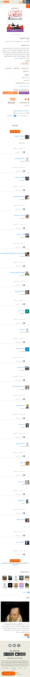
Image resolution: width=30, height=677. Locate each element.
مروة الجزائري (10, 588)
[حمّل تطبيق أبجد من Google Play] (9, 654)
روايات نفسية (25, 71)
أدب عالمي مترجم (25, 68)
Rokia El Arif (21, 519)
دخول (1, 1)
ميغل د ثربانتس (22, 41)
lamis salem (21, 588)
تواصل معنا (20, 668)
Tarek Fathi (21, 580)
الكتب (25, 668)
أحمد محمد (27, 588)
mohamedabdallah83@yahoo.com (4, 580)
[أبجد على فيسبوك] (18, 645)
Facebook (16, 34)
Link (19, 148)
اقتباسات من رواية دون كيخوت (20, 110)
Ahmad (27, 580)
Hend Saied (16, 588)
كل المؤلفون (25, 636)
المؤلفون (13, 669)
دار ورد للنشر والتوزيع (24, 86)
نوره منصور (18, 116)
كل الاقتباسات (10, 116)
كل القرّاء (25, 592)
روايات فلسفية (16, 68)
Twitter (14, 34)
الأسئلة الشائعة (13, 668)
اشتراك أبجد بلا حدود (5, 668)
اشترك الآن (10, 93)
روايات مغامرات (25, 63)
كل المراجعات (15, 564)
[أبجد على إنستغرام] (10, 645)
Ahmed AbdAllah (16, 580)
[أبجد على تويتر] (14, 645)
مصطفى (10, 580)
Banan (5, 588)
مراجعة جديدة (14, 131)
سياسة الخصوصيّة (19, 674)
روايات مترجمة (8, 68)
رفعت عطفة (12, 41)
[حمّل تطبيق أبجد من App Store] (20, 654)
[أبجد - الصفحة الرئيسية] (20, 1)
